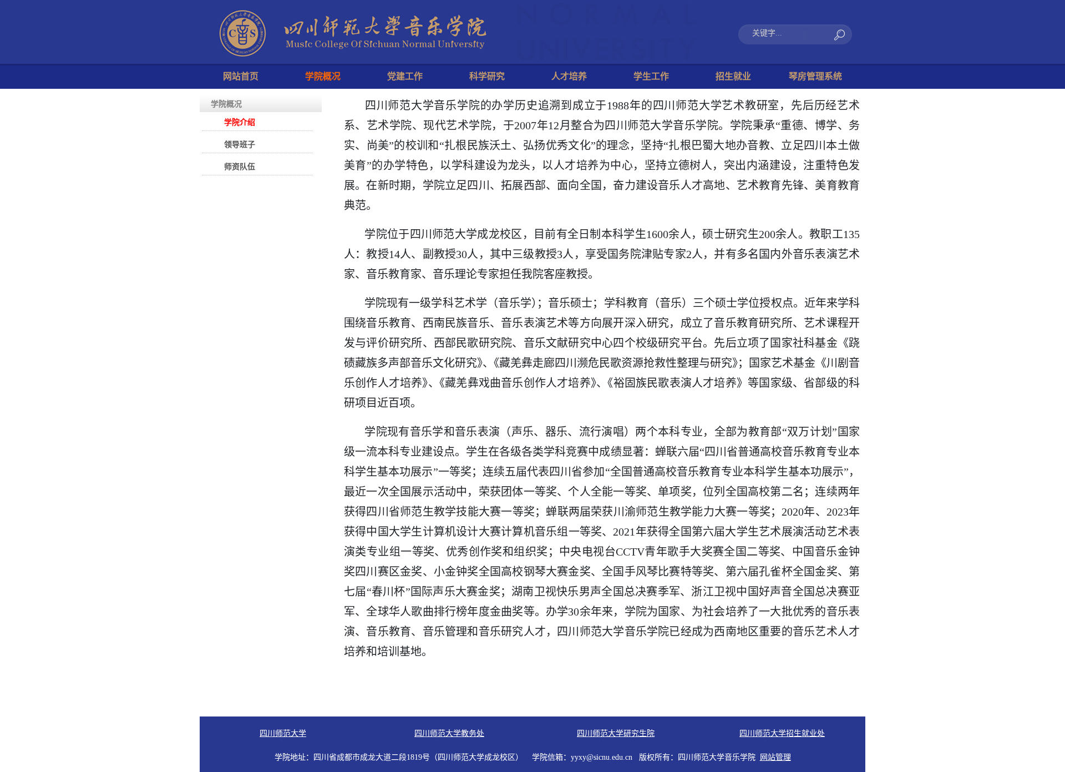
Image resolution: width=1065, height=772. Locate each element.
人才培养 (569, 76)
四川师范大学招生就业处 (782, 733)
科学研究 (487, 76)
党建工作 (405, 76)
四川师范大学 (283, 733)
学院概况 (323, 76)
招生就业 (733, 76)
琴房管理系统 (815, 76)
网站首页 (240, 76)
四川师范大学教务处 (449, 733)
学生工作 (651, 76)
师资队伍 (239, 167)
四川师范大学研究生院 (616, 733)
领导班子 (239, 144)
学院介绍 (239, 122)
